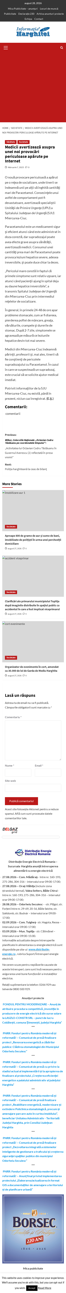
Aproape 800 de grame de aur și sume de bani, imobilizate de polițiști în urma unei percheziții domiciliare (33, 540)
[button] (5, 47)
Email (39, 765)
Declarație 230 (26, 13)
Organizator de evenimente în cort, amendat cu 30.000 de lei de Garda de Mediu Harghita (32, 669)
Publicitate (10, 13)
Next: (26, 467)
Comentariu (13, 717)
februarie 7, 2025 (16, 167)
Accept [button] (31, 1288)
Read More (44, 1287)
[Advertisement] (33, 87)
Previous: (30, 446)
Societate (23, 141)
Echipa (28, 18)
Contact (38, 18)
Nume (9, 765)
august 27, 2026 (14, 548)
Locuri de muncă (49, 8)
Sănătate (11, 141)
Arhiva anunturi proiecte (50, 13)
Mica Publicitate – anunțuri (23, 8)
